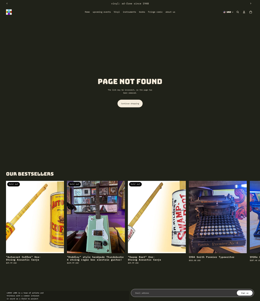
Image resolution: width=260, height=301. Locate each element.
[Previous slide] (7, 3)
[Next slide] (250, 3)
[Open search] (237, 12)
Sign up (244, 293)
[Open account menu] (244, 12)
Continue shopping (130, 103)
